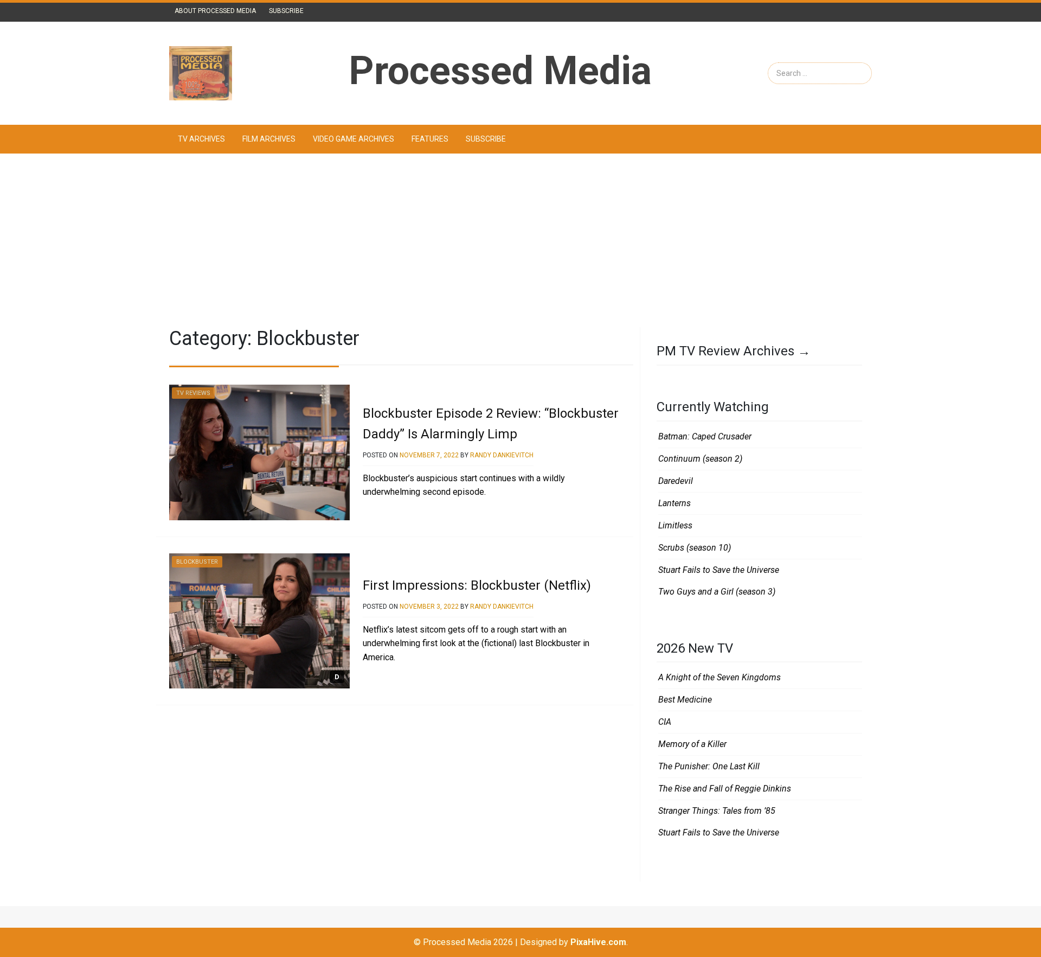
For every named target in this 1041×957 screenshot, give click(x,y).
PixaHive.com (598, 942)
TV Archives (201, 139)
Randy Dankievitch (502, 455)
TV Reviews (193, 393)
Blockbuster (197, 561)
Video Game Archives (353, 139)
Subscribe (286, 11)
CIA (664, 722)
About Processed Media (215, 11)
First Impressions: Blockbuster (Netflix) (477, 585)
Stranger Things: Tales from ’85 (716, 811)
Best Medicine (685, 699)
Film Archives (268, 139)
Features (430, 139)
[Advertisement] (520, 240)
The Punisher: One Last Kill (709, 766)
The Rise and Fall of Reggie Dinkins (724, 788)
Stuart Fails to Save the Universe (718, 570)
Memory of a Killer (692, 744)
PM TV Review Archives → (734, 351)
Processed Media (500, 71)
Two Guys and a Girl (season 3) (716, 591)
